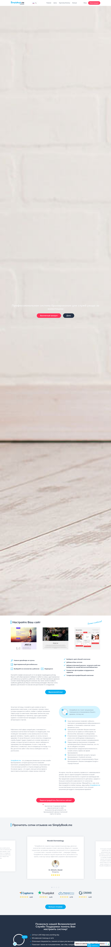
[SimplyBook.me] (17, 3)
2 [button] (54, 887)
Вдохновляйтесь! (56, 692)
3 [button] (56, 887)
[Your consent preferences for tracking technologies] (108, 944)
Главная (48, 3)
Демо (68, 316)
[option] (55, 858)
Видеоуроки (49, 669)
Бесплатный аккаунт (49, 316)
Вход (85, 3)
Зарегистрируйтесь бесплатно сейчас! (55, 800)
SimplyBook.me (16, 760)
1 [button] (51, 887)
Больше (74, 3)
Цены (55, 3)
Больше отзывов (55, 907)
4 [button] (58, 887)
